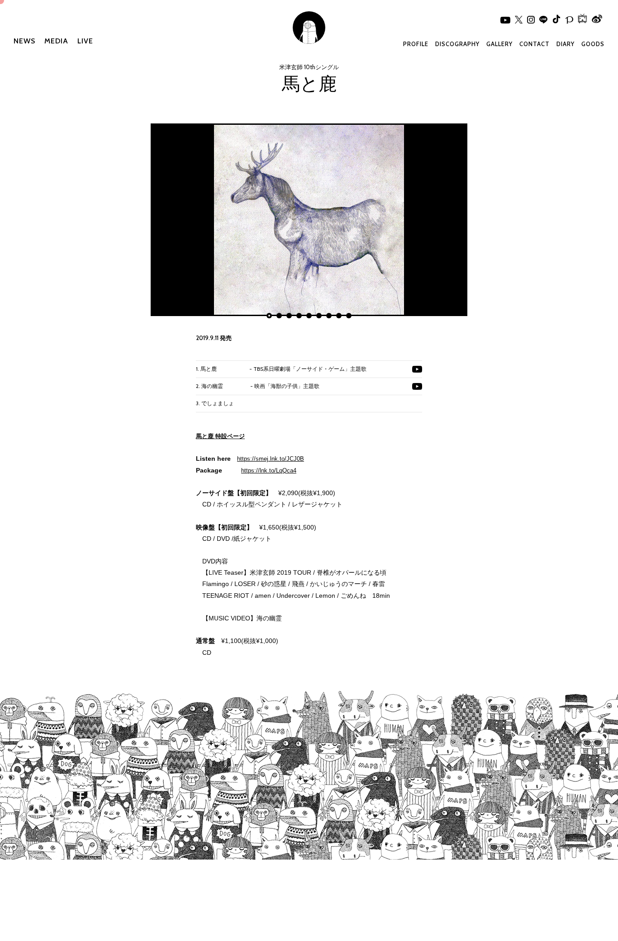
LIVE (85, 41)
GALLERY (499, 43)
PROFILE (415, 43)
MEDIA (56, 41)
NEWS (24, 41)
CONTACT (534, 43)
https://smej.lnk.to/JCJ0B (270, 458)
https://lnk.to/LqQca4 (268, 470)
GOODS (592, 43)
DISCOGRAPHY (457, 43)
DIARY (565, 43)
